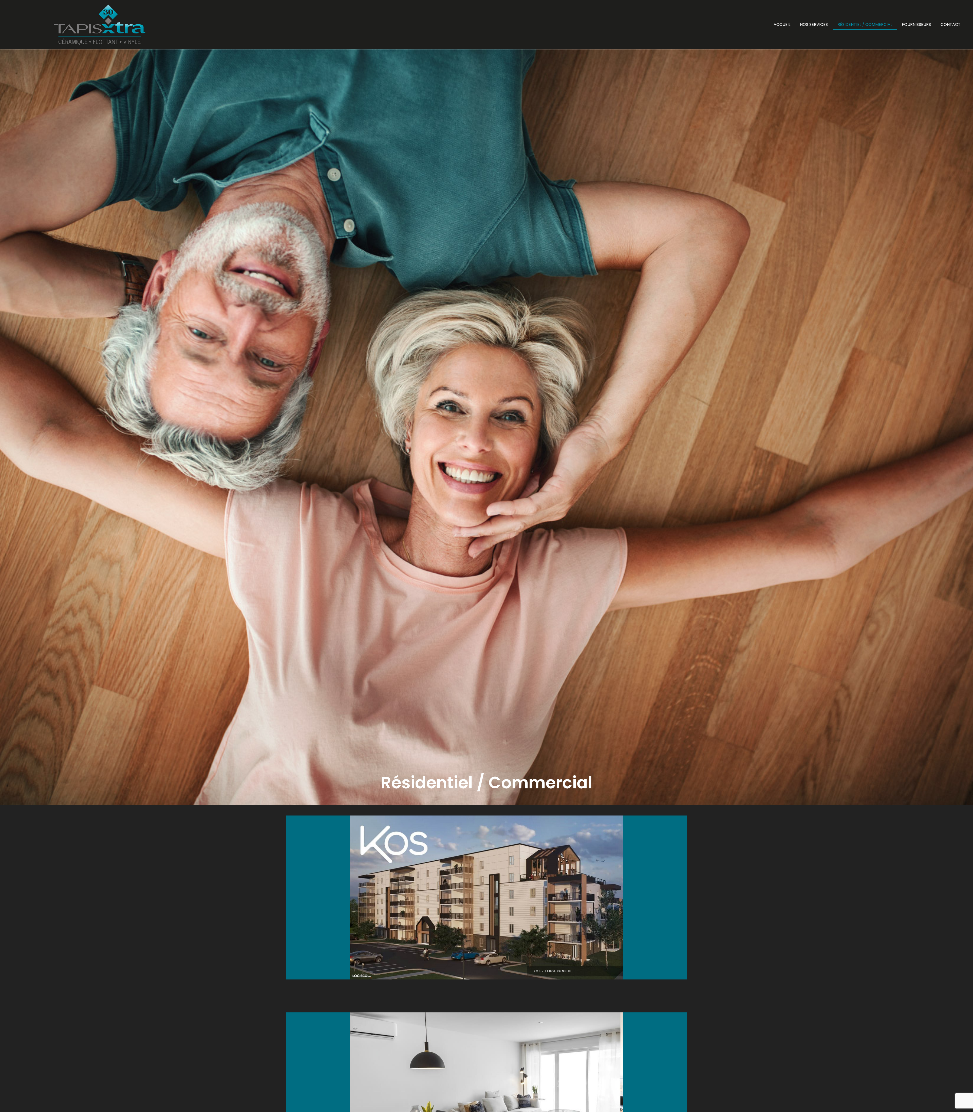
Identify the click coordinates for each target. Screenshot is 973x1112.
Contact (951, 24)
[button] (291, 897)
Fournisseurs (916, 24)
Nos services (814, 24)
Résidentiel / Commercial (864, 24)
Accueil (782, 24)
